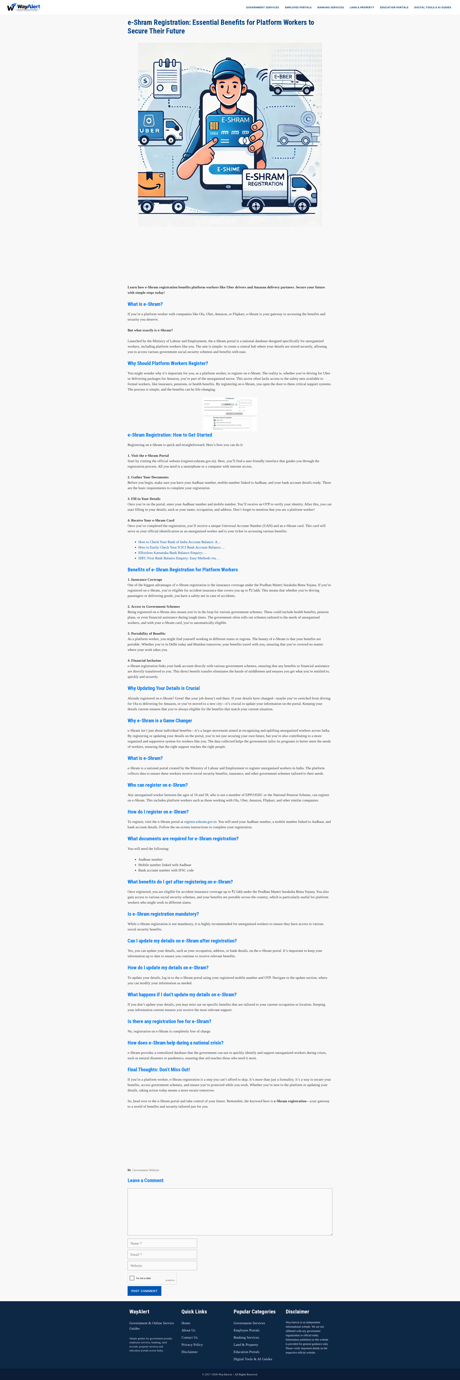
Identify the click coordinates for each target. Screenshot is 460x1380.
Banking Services (331, 7)
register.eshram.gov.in (200, 822)
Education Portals (394, 7)
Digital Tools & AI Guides (432, 7)
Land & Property (362, 7)
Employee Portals (298, 7)
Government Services (262, 7)
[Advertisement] (230, 259)
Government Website (145, 1170)
